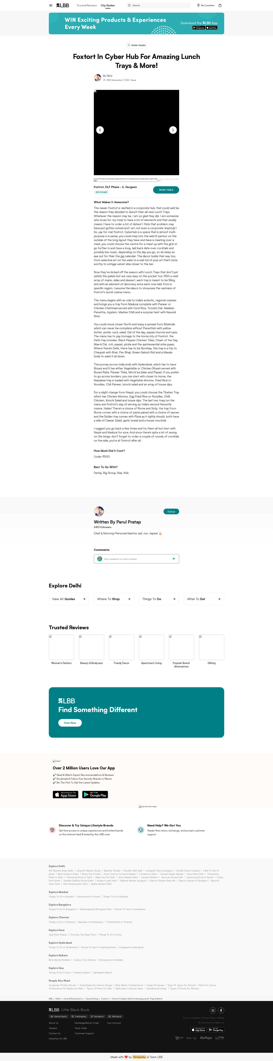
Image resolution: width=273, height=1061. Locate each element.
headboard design (157, 988)
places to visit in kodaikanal (130, 909)
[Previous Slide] (100, 130)
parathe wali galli (133, 870)
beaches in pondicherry (90, 922)
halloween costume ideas (129, 988)
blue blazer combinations (129, 985)
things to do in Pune (110, 934)
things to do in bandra (115, 896)
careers (53, 1028)
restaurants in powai (88, 896)
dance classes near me (162, 880)
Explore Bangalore (60, 904)
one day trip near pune (83, 934)
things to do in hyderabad (63, 947)
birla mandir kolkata (59, 959)
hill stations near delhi (61, 870)
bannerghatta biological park (96, 909)
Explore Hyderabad (60, 942)
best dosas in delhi (68, 874)
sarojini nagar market (171, 874)
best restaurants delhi (75, 884)
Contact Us (55, 1033)
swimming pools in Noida (200, 877)
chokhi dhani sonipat (188, 870)
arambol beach (82, 972)
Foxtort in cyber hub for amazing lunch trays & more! (137, 999)
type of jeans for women (182, 985)
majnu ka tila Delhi (105, 877)
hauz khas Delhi (195, 874)
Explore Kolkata (58, 955)
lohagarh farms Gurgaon (159, 870)
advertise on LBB (58, 1038)
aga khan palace (58, 934)
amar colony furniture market (120, 874)
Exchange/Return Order (87, 1023)
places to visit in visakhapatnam (98, 947)
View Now (70, 722)
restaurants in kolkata (111, 959)
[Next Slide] (173, 130)
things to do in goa (59, 972)
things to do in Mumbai (61, 896)
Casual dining (92, 999)
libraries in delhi (148, 874)
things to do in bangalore (63, 909)
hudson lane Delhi (107, 880)
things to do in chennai (62, 922)
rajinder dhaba (112, 870)
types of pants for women (184, 988)
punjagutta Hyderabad (131, 947)
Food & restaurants (73, 999)
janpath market (149, 877)
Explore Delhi (57, 866)
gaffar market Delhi (101, 884)
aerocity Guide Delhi (172, 877)
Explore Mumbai (58, 892)
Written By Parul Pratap (117, 522)
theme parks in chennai (119, 922)
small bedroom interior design (96, 985)
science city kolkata (84, 959)
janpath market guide (88, 870)
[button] (205, 5)
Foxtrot (105, 999)
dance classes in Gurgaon (193, 880)
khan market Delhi (128, 877)
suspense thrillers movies (62, 985)
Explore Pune (57, 930)
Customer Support (84, 1033)
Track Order (81, 1028)
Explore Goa (56, 968)
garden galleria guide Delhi (79, 880)
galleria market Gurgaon (133, 880)
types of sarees (155, 985)
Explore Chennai (59, 917)
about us (53, 1023)
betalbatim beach (103, 972)
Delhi (58, 999)
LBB (50, 999)
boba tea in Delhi (91, 874)
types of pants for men (99, 988)
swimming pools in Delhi (79, 877)
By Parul (107, 75)
